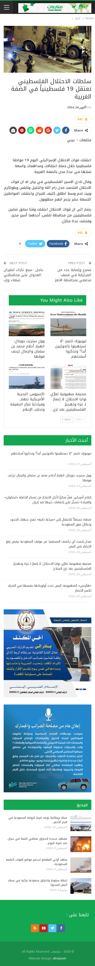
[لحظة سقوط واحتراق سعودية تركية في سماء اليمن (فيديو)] (80, 886)
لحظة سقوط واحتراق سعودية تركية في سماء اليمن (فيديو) (37, 882)
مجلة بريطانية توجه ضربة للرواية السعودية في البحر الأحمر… (37, 820)
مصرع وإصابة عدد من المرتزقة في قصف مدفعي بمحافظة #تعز (73, 274)
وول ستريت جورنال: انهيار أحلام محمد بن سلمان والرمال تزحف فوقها (49, 477)
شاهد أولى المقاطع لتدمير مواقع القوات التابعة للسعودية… (36, 862)
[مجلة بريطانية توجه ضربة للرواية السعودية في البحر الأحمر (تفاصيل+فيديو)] (80, 823)
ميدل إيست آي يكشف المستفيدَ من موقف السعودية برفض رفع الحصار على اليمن (48, 543)
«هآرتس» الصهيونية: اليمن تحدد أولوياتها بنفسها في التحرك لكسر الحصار (49, 588)
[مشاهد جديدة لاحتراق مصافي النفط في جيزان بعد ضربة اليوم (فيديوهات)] (80, 844)
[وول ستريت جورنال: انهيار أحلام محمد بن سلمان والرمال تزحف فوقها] (27, 323)
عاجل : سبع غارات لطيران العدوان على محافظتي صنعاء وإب (23, 274)
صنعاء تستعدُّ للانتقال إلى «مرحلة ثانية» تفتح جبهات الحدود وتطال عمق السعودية (50, 521)
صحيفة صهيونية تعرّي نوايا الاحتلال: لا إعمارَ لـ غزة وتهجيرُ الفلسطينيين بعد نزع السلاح (52, 566)
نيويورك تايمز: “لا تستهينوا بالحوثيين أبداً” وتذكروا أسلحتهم (51, 453)
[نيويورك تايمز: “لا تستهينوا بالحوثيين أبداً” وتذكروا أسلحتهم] (68, 323)
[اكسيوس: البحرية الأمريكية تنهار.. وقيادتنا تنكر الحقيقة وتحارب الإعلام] (27, 376)
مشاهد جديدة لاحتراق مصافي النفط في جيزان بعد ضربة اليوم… (37, 841)
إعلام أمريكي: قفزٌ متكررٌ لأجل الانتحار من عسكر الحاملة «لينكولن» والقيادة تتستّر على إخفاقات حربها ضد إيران (47, 499)
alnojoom (59, 958)
